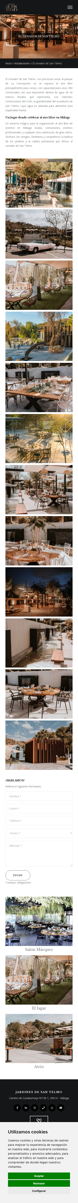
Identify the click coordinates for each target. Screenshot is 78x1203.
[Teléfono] (43, 1107)
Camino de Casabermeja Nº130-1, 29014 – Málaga (39, 1098)
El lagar (39, 1008)
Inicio (8, 63)
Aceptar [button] (39, 1175)
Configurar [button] (39, 1190)
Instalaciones (22, 63)
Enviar (17, 875)
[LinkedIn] (26, 1107)
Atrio (39, 1067)
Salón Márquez (39, 949)
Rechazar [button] (39, 1183)
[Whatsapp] (52, 1107)
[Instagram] (34, 1107)
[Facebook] (17, 1107)
